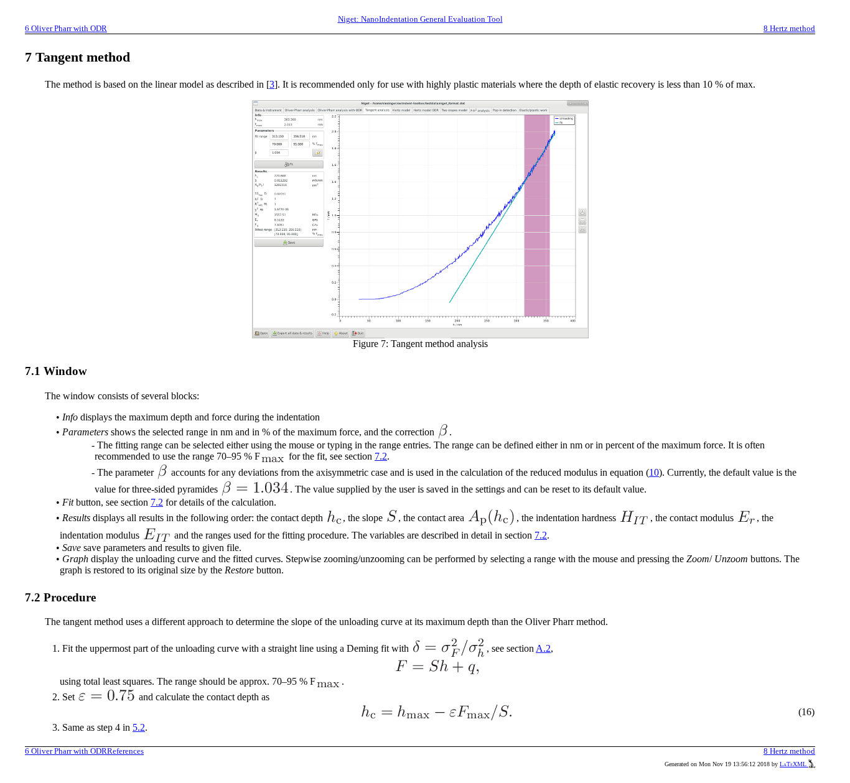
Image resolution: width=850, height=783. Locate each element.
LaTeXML (794, 764)
